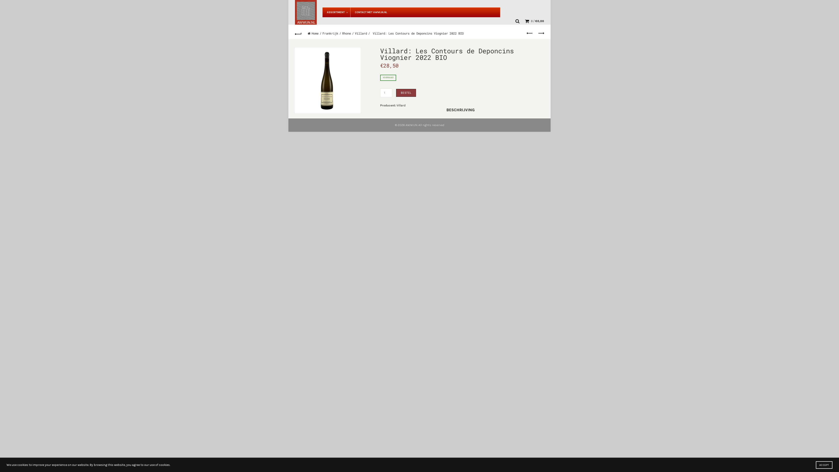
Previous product (529, 33)
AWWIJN (411, 125)
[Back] (298, 33)
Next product (540, 33)
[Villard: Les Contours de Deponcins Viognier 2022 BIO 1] (328, 80)
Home (315, 33)
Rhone (346, 33)
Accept (824, 465)
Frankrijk (330, 33)
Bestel (406, 93)
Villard (361, 33)
